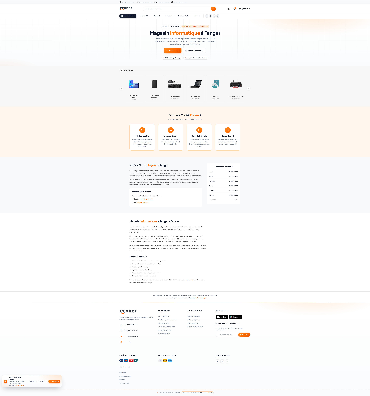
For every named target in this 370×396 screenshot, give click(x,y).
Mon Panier (122, 372)
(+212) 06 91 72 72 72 (145, 2)
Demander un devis (125, 376)
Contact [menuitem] (197, 16)
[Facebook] (217, 361)
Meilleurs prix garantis (193, 320)
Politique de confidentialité (166, 327)
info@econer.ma (142, 202)
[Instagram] (222, 361)
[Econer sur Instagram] (210, 16)
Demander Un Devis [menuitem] (184, 16)
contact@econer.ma (180, 2)
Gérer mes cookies (164, 333)
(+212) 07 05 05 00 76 (162, 2)
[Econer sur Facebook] (206, 16)
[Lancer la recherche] (213, 9)
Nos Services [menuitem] (169, 16)
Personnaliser (42, 381)
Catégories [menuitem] (157, 16)
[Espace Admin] (228, 9)
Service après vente (193, 323)
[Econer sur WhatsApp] (217, 16)
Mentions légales (163, 323)
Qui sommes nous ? (164, 316)
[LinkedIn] (227, 361)
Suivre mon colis (124, 383)
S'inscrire (244, 334)
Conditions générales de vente (167, 320)
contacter (189, 280)
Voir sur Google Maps (195, 50)
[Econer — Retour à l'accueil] (125, 8)
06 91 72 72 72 (174, 50)
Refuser (32, 381)
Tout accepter (54, 381)
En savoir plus (20, 385)
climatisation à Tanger (198, 298)
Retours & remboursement (195, 327)
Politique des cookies (164, 330)
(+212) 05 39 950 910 (128, 2)
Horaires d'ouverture (193, 316)
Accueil (165, 26)
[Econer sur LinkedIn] (214, 16)
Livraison (122, 379)
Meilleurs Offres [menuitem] (145, 16)
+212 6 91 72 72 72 (147, 199)
